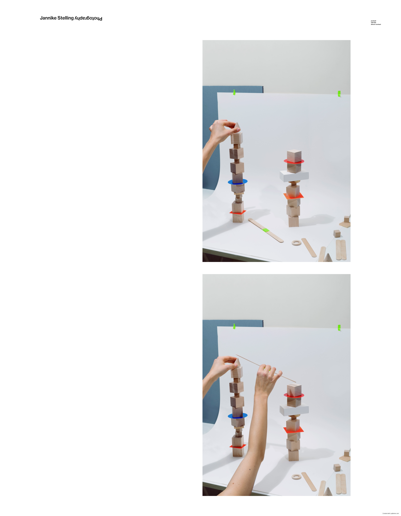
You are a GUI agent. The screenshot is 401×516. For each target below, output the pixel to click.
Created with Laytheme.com (391, 513)
